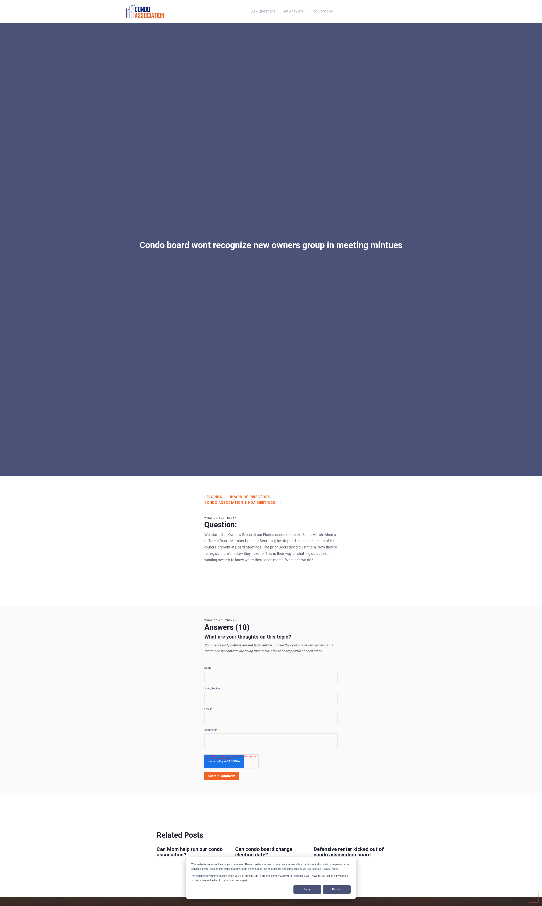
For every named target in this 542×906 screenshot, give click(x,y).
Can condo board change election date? (263, 852)
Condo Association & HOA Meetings (239, 503)
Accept (307, 889)
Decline (336, 889)
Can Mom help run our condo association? (190, 852)
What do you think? (220, 517)
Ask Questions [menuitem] (263, 11)
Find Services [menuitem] (322, 11)
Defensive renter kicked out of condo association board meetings (349, 854)
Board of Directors (250, 497)
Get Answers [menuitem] (293, 11)
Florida (214, 497)
